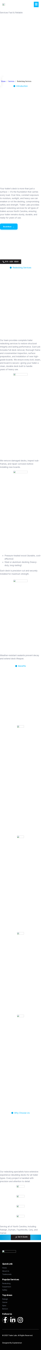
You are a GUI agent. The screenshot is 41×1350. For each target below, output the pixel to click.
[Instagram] (20, 1320)
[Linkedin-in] (13, 1320)
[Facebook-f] (5, 1320)
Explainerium (17, 1343)
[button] (36, 4)
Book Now (8, 226)
